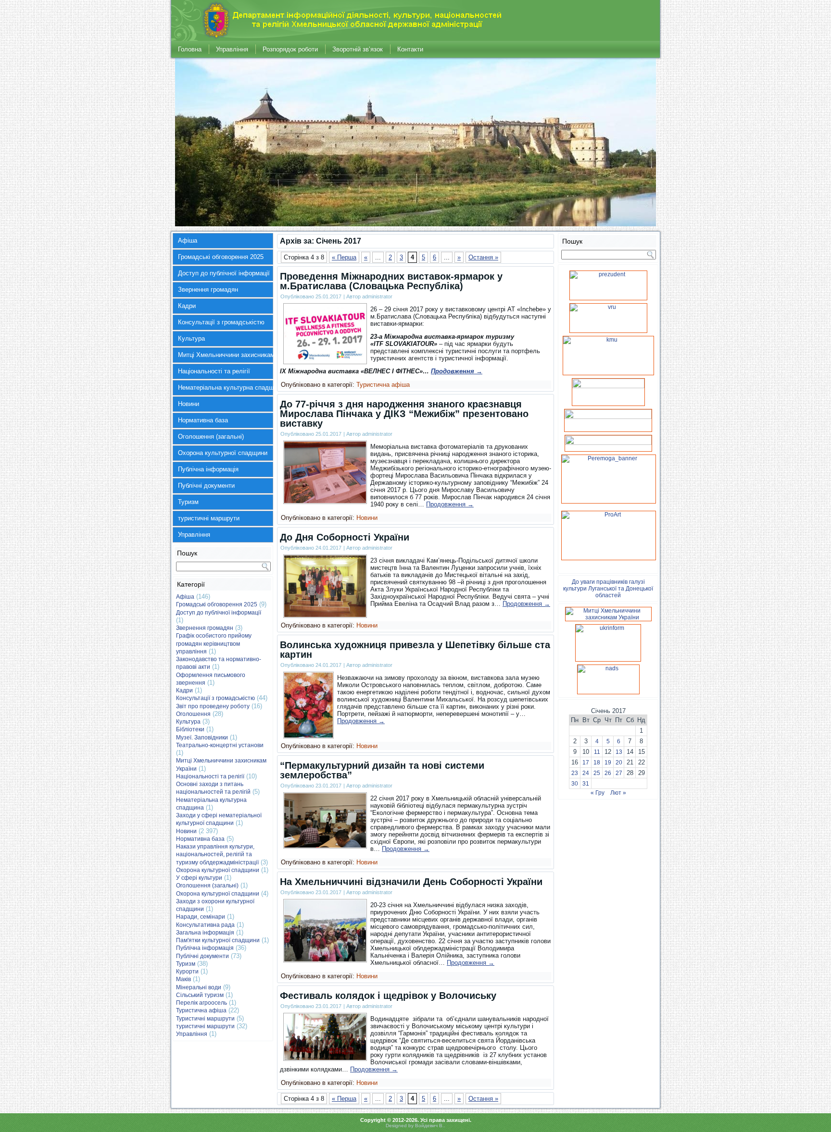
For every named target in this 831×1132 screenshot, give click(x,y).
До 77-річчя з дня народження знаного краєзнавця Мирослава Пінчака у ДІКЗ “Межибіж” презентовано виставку (404, 414)
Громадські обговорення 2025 (221, 256)
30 (574, 783)
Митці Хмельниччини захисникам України (225, 354)
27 (619, 773)
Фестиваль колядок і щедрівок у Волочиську (388, 995)
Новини (188, 403)
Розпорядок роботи (290, 49)
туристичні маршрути (208, 518)
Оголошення (193, 714)
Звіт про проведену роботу (213, 706)
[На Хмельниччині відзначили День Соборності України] (325, 959)
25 (596, 773)
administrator (377, 296)
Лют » (618, 792)
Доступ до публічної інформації (224, 273)
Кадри (187, 305)
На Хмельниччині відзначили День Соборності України (411, 881)
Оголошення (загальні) (211, 436)
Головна (189, 49)
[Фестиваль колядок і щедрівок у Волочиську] (325, 1057)
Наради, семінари (200, 916)
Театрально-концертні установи (220, 745)
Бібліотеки (190, 729)
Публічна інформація (208, 469)
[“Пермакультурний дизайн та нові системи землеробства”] (325, 845)
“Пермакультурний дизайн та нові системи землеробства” (382, 770)
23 (574, 773)
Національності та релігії (214, 371)
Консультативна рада (205, 925)
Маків (183, 979)
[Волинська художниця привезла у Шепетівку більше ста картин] (308, 735)
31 (585, 783)
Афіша (187, 240)
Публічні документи (206, 485)
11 (597, 752)
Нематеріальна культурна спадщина (225, 387)
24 (585, 773)
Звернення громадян (208, 289)
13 (619, 752)
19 (607, 762)
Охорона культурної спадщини (222, 452)
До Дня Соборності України (344, 537)
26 (607, 773)
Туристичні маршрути (205, 1018)
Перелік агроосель (201, 1002)
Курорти (187, 971)
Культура (191, 338)
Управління (232, 49)
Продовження (456, 371)
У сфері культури (199, 877)
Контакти (410, 49)
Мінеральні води (198, 987)
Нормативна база (203, 420)
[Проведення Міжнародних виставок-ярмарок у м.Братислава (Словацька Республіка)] (325, 361)
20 (619, 762)
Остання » (483, 257)
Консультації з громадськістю (221, 322)
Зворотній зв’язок (357, 49)
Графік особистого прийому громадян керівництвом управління (214, 643)
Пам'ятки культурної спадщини (218, 940)
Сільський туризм (200, 995)
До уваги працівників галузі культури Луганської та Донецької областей (608, 588)
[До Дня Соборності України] (325, 614)
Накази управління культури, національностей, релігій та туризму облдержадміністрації (217, 854)
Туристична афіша (201, 1010)
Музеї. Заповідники (202, 737)
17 (585, 762)
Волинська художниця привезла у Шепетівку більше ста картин (415, 650)
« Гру (597, 792)
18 (596, 762)
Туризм (188, 501)
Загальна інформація (205, 932)
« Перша (344, 257)
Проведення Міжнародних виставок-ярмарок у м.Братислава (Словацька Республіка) (391, 281)
